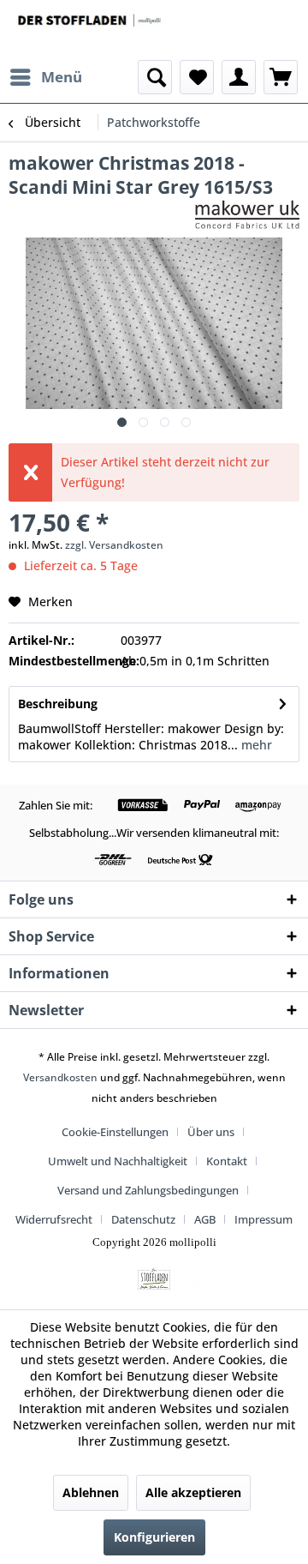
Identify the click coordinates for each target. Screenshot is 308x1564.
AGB (205, 1219)
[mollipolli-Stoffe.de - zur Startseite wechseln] (90, 30)
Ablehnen (90, 1492)
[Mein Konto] (239, 77)
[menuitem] (45, 77)
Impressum (263, 1219)
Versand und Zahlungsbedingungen (148, 1190)
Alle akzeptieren (193, 1492)
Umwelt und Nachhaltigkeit (117, 1161)
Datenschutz (143, 1219)
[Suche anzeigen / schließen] (155, 77)
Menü (61, 77)
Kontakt (226, 1161)
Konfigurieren (154, 1537)
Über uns (210, 1132)
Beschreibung (58, 703)
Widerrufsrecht (53, 1219)
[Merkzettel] (197, 77)
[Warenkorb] (281, 77)
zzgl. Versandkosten (114, 545)
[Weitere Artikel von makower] (247, 214)
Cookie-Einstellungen (115, 1132)
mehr (255, 745)
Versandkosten (60, 1077)
